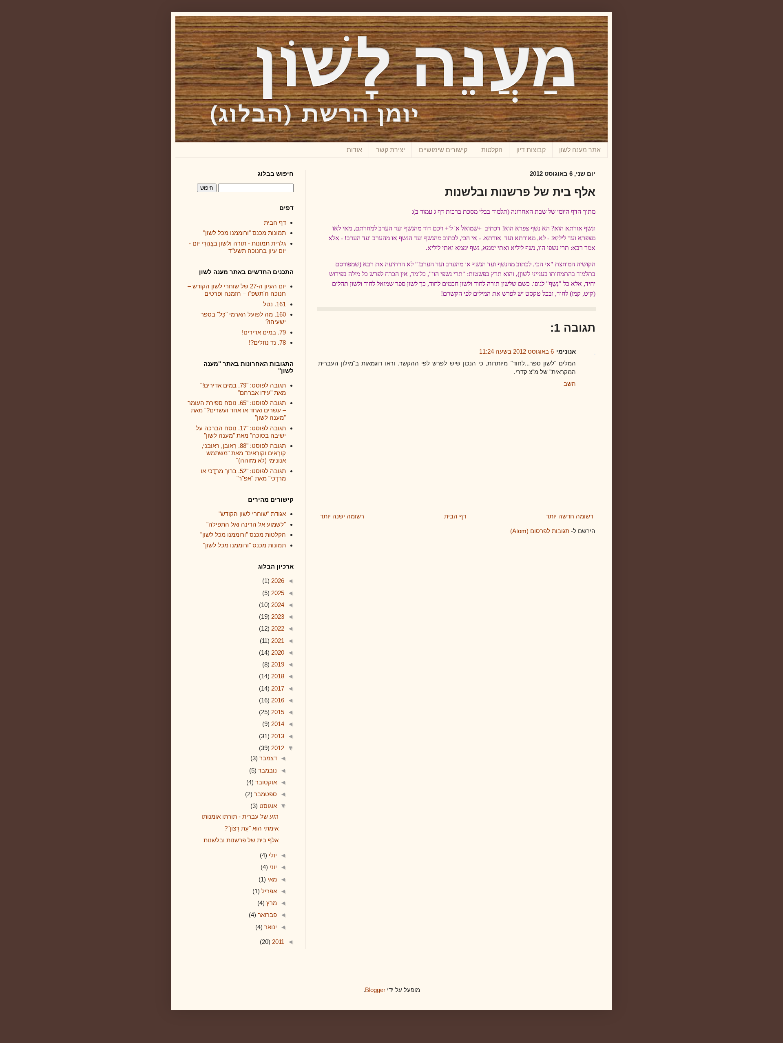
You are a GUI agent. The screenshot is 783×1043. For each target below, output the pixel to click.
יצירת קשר (390, 149)
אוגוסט (267, 805)
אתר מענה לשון (580, 149)
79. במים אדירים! (264, 332)
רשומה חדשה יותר (569, 516)
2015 (277, 712)
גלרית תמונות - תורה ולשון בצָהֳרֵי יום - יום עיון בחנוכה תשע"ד (237, 247)
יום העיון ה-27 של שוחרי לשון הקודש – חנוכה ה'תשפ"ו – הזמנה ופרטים (237, 290)
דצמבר (267, 758)
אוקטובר (265, 782)
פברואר (266, 914)
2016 (277, 700)
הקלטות (491, 149)
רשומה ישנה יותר (342, 516)
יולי (272, 855)
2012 (277, 747)
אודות (354, 149)
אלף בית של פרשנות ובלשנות (241, 840)
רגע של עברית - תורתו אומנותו (240, 816)
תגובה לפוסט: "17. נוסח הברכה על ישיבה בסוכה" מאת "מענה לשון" (241, 432)
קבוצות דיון (531, 149)
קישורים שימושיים (443, 149)
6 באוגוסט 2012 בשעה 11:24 (516, 351)
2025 (277, 592)
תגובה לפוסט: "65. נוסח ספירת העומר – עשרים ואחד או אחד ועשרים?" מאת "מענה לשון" (237, 410)
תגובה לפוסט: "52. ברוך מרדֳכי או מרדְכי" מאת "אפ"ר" (243, 474)
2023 (277, 616)
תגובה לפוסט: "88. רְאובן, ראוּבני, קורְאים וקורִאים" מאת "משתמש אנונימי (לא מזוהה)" (243, 453)
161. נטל (274, 304)
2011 (277, 941)
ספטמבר (264, 794)
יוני (272, 867)
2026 (277, 580)
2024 (277, 604)
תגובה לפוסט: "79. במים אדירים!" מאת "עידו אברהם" (243, 389)
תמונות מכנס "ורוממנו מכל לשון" (244, 232)
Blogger (375, 989)
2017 (277, 688)
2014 (277, 723)
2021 (277, 640)
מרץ (271, 902)
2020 (277, 652)
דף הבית (455, 516)
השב (570, 383)
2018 (277, 676)
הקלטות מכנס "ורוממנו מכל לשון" (243, 534)
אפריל (268, 891)
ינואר (270, 926)
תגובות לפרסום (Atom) (539, 530)
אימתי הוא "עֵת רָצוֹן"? (251, 828)
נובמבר (267, 770)
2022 (277, 628)
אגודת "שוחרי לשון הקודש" (252, 513)
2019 (277, 664)
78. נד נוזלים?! (267, 342)
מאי (271, 879)
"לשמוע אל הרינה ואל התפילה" (246, 524)
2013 (277, 736)
